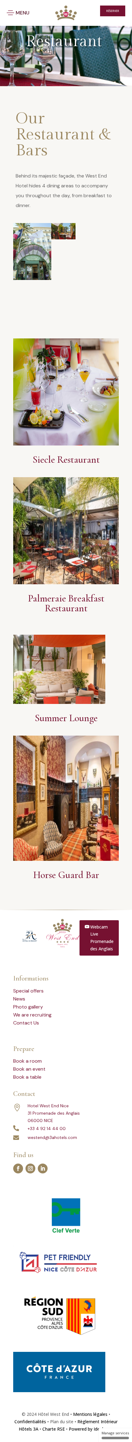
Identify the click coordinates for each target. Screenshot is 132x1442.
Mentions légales (90, 1414)
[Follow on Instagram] (30, 1168)
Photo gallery (28, 1007)
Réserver (112, 11)
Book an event (29, 1069)
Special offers (28, 991)
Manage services (115, 1433)
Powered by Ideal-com (91, 1429)
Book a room (27, 1061)
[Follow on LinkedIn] (43, 1168)
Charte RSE (53, 1429)
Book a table (27, 1077)
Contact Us (26, 1023)
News (19, 999)
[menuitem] (81, 11)
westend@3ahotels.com (52, 1137)
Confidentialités (30, 1421)
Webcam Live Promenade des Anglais (102, 938)
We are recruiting (32, 1015)
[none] (83, 11)
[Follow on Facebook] (18, 1168)
